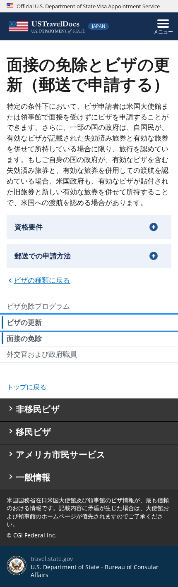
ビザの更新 (24, 322)
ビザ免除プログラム (38, 306)
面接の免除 (24, 338)
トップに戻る (26, 386)
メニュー (163, 31)
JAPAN (98, 26)
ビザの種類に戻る (42, 280)
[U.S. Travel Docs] (46, 26)
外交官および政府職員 (42, 354)
